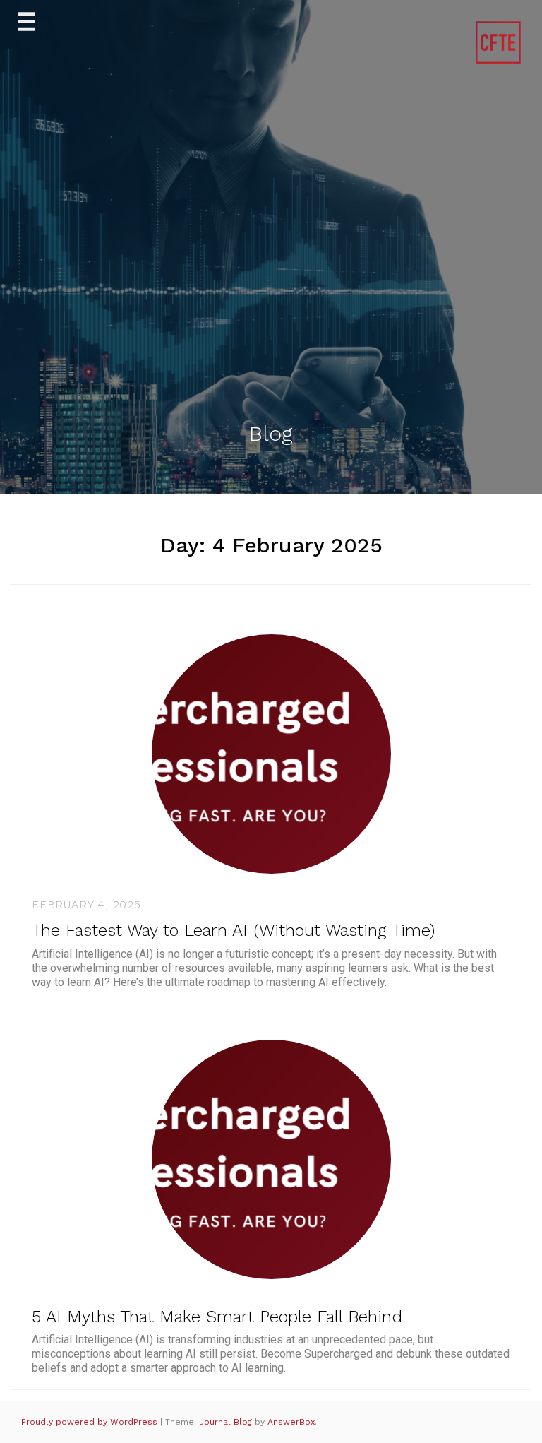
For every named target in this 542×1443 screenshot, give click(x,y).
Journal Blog (227, 1422)
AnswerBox (291, 1422)
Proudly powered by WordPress (90, 1422)
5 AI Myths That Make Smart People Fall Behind (217, 1316)
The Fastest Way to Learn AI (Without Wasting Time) (233, 930)
